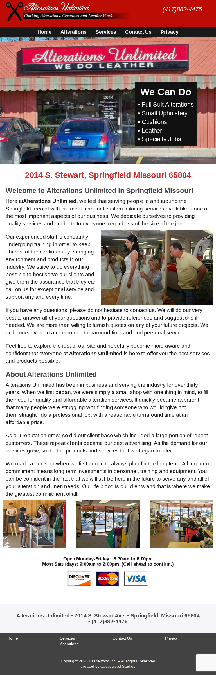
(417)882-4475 (182, 9)
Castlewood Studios (117, 666)
